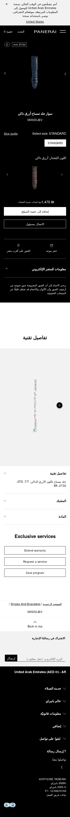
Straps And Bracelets (26, 604)
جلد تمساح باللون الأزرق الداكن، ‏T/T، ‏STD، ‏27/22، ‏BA (41, 483)
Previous (8, 174)
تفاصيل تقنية (35, 337)
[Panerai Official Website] (45, 32)
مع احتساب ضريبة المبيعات (30, 201)
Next (62, 174)
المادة (62, 516)
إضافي (56, 726)
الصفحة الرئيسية (52, 604)
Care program (35, 573)
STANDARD (55, 143)
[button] (5, 73)
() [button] (40, 672)
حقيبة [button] (8, 31)
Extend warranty (35, 550)
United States (35, 22)
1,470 (47, 201)
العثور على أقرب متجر (18, 251)
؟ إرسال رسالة (56, 751)
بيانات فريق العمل (56, 795)
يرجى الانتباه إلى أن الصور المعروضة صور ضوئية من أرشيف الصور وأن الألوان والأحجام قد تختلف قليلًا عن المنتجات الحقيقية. (38, 289)
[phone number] (35, 767)
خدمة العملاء (53, 688)
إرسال (11, 658)
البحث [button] (21, 31)
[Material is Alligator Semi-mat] (59, 405)
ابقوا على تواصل (49, 738)
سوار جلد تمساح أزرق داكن (35, 114)
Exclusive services (35, 536)
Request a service (35, 561)
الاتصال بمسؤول (35, 224)
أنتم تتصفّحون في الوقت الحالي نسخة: (35, 6)
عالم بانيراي (53, 701)
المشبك (61, 500)
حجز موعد (51, 251)
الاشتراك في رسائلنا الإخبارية (48, 638)
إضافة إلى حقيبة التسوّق (35, 211)
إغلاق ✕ (6, 4)
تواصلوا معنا (59, 759)
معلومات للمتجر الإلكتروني (49, 269)
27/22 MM (19, 44)
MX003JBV (35, 120)
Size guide (11, 133)
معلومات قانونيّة (50, 713)
